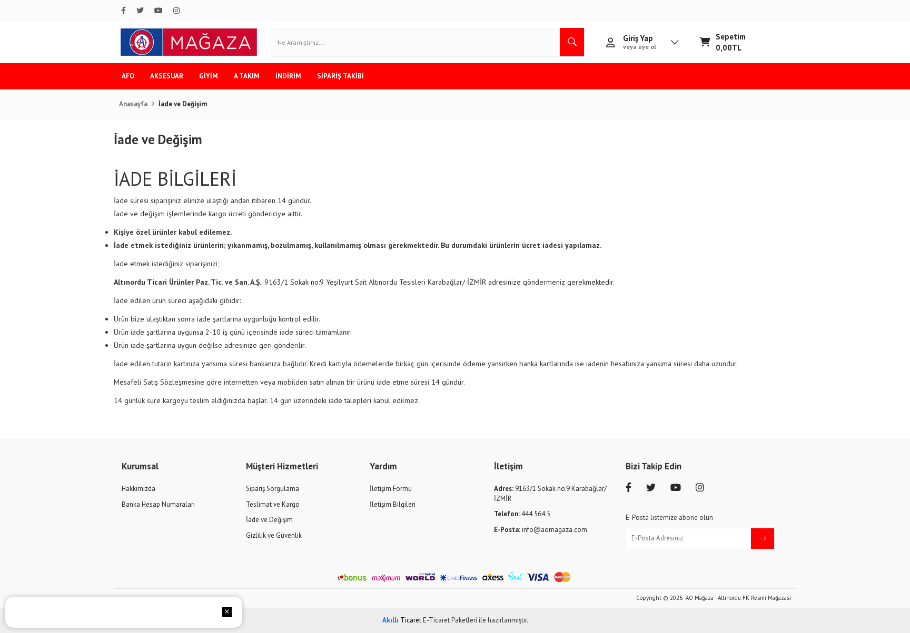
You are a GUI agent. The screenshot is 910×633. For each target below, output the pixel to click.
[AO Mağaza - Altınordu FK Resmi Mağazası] (189, 42)
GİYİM (208, 76)
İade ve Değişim (269, 519)
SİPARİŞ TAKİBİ (340, 76)
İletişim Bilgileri (393, 504)
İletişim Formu (391, 488)
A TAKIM (247, 76)
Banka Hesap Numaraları (158, 504)
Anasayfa (133, 103)
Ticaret (401, 620)
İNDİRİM (288, 76)
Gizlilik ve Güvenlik (274, 535)
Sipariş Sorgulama (272, 488)
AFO (128, 76)
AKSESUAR (166, 76)
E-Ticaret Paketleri (450, 620)
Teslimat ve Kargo (273, 504)
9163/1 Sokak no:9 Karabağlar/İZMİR (550, 493)
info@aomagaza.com (540, 529)
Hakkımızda (138, 488)
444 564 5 (522, 513)
